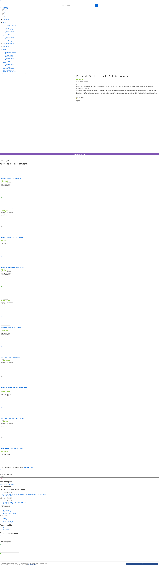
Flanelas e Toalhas (9, 31)
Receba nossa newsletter (6, 474)
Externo (4, 23)
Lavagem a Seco (9, 28)
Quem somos (5, 19)
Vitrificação (7, 34)
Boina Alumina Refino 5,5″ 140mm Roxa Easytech (12, 448)
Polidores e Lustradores (8, 41)
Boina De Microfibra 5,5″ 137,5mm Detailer (11, 178)
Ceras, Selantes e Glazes (8, 43)
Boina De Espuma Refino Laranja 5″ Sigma (11, 327)
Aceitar (142, 563)
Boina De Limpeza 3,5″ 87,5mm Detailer (10, 208)
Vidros (6, 32)
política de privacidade (32, 564)
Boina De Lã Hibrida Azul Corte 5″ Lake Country (12, 237)
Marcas (4, 22)
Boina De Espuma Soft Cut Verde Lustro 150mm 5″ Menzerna (15, 297)
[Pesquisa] (96, 5)
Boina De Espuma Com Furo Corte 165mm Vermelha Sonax (14, 387)
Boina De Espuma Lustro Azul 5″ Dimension (11, 357)
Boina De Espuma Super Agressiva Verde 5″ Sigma (12, 267)
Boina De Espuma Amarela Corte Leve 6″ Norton (12, 418)
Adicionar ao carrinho (79, 154)
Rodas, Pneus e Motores (10, 25)
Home (3, 21)
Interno (4, 35)
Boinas (6, 26)
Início (1, 73)
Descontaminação (9, 29)
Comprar (3, 191)
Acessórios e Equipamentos (9, 44)
